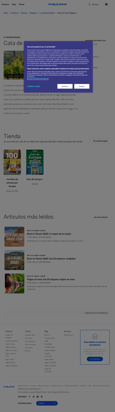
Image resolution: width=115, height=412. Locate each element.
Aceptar (82, 86)
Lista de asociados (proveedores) (37, 79)
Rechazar (65, 86)
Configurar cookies (33, 86)
